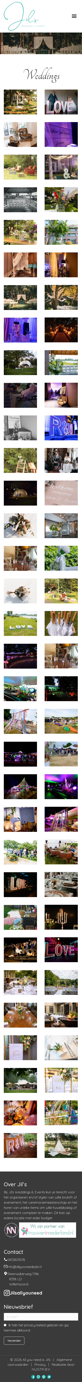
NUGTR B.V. (41, 1369)
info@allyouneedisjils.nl (24, 1267)
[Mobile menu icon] (74, 16)
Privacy (40, 1364)
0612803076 (16, 1259)
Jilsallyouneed (26, 1293)
